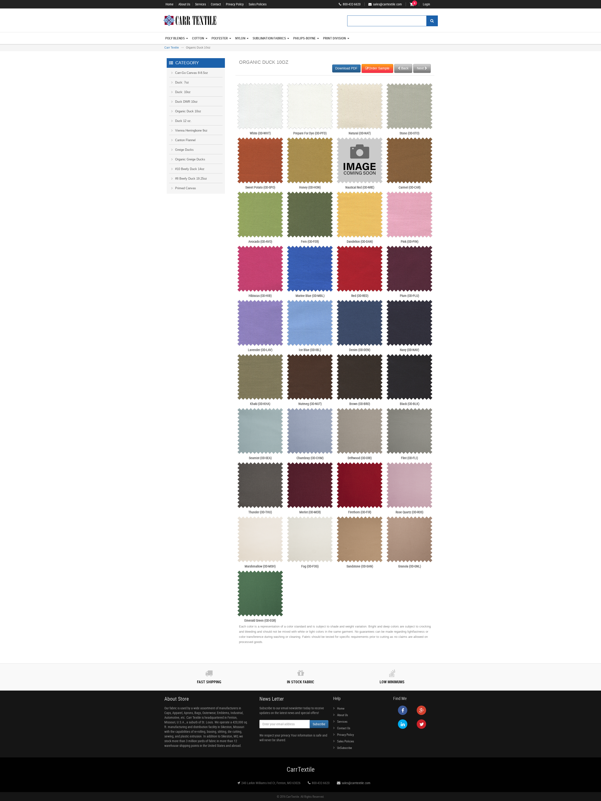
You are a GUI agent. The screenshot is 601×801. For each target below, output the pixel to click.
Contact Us (343, 728)
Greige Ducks (184, 149)
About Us (184, 4)
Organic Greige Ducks (190, 159)
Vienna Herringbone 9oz (191, 130)
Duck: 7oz (182, 82)
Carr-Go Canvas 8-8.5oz (191, 73)
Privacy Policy (235, 4)
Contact (216, 4)
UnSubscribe (344, 748)
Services (200, 4)
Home (169, 4)
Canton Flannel (185, 140)
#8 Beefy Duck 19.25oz (191, 178)
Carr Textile (171, 47)
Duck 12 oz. (183, 121)
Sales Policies (257, 4)
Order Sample (379, 68)
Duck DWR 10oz (186, 101)
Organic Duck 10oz (188, 111)
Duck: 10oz (183, 92)
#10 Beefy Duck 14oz (189, 169)
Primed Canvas (185, 188)
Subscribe (319, 724)
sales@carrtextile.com (356, 783)
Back (404, 68)
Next (421, 68)
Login (426, 4)
